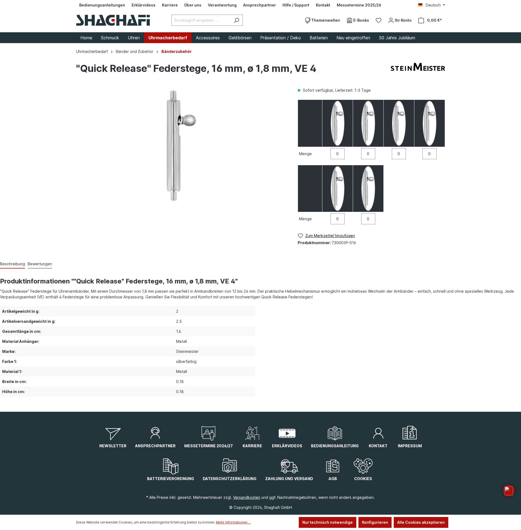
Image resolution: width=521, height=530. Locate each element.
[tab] (12, 264)
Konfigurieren (375, 522)
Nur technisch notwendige (327, 522)
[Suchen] (236, 20)
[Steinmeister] (418, 69)
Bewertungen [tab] (40, 263)
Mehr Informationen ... (233, 522)
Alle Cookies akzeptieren (421, 522)
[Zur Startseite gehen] (113, 20)
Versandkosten (246, 497)
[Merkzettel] (378, 20)
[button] (509, 490)
